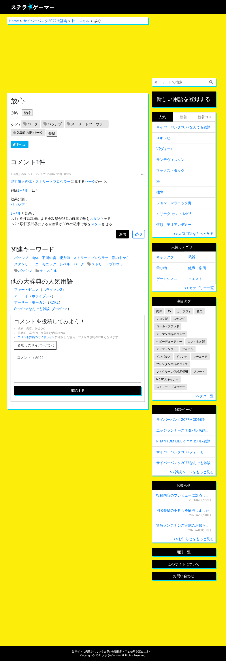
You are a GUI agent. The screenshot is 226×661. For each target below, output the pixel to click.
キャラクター (166, 257)
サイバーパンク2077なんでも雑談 (183, 127)
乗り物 (161, 268)
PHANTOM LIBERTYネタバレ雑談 (183, 441)
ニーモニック (45, 264)
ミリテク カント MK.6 (174, 213)
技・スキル (80, 21)
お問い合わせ (183, 576)
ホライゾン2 (52, 289)
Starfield (60, 309)
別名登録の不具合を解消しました (182, 510)
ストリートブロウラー (88, 124)
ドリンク (182, 356)
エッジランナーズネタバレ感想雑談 (183, 430)
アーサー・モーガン (30, 302)
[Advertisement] (77, 59)
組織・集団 (197, 268)
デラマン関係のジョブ (170, 334)
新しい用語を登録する (183, 99)
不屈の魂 (49, 257)
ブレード (199, 371)
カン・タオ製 (196, 341)
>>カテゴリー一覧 (199, 288)
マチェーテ (200, 356)
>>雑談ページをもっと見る (192, 472)
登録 (27, 112)
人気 (162, 117)
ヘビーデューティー (169, 341)
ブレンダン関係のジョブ (172, 364)
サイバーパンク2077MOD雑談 (180, 419)
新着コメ (205, 117)
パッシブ (54, 124)
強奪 (159, 192)
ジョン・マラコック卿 (174, 203)
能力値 (16, 181)
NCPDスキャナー (167, 379)
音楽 (199, 311)
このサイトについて (184, 564)
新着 (183, 117)
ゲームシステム (167, 278)
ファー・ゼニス (26, 289)
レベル (23, 190)
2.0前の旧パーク (30, 132)
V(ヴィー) (164, 149)
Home (14, 21)
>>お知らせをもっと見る (193, 539)
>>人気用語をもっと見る (193, 233)
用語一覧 (184, 552)
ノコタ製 (162, 318)
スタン (95, 218)
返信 (122, 234)
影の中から (121, 257)
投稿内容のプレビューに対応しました (183, 495)
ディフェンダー (166, 349)
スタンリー (23, 264)
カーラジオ (184, 311)
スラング (179, 318)
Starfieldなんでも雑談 (32, 309)
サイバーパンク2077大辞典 (45, 21)
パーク (32, 124)
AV (169, 311)
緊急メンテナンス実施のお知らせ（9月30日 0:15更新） (183, 525)
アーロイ (21, 296)
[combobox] (184, 82)
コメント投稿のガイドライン (36, 337)
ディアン (187, 349)
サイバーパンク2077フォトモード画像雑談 (183, 452)
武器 (191, 257)
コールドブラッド (167, 326)
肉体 (28, 181)
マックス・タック (170, 170)
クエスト (195, 278)
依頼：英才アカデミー (174, 224)
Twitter (21, 144)
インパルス (163, 356)
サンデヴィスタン (170, 159)
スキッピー (165, 138)
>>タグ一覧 (204, 396)
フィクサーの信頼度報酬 (172, 371)
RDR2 (54, 302)
